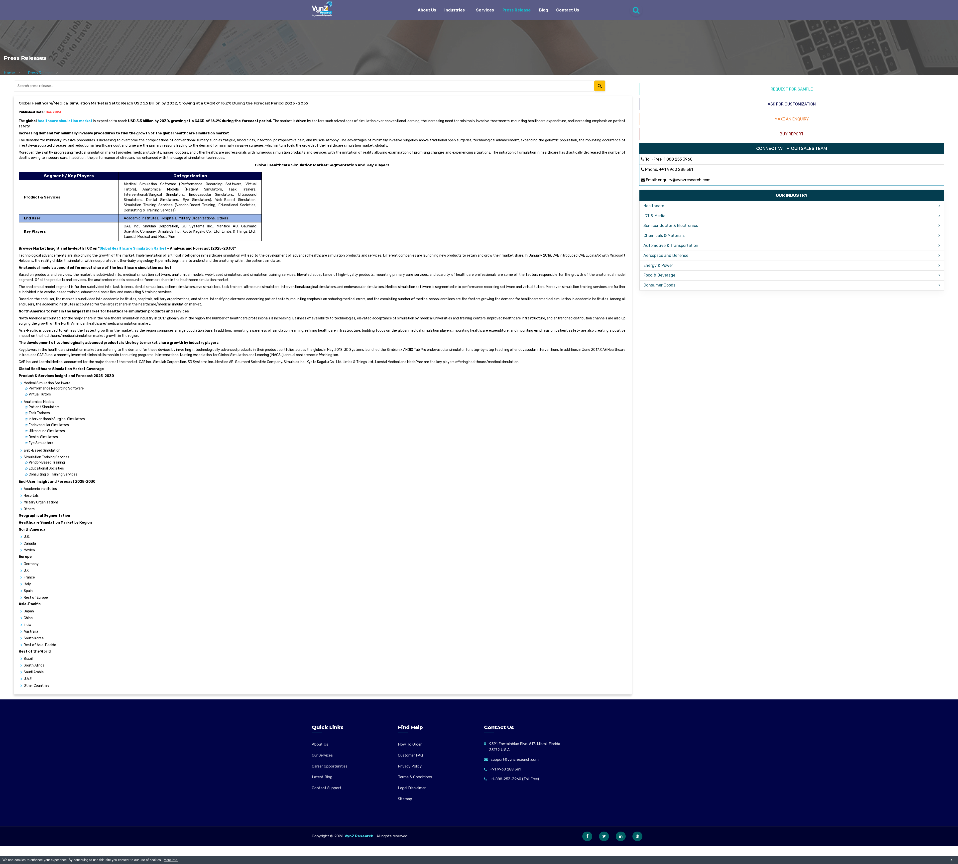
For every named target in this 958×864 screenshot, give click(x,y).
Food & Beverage (659, 275)
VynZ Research (359, 836)
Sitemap (405, 799)
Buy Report (792, 134)
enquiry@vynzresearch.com (684, 180)
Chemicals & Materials (664, 235)
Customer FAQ (410, 755)
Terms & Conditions (415, 777)
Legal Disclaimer (412, 788)
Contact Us (567, 9)
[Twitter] (604, 836)
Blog (543, 9)
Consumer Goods (659, 285)
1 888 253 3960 (678, 159)
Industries (454, 9)
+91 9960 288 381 (676, 169)
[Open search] (636, 10)
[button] (944, 850)
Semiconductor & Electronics (670, 225)
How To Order (410, 744)
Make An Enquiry (792, 119)
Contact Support (326, 788)
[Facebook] (587, 836)
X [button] (952, 860)
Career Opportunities (330, 766)
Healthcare (653, 205)
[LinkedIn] (621, 836)
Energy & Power (658, 265)
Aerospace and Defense (665, 255)
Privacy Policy (410, 766)
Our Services (322, 755)
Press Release (516, 9)
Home (9, 73)
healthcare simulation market (65, 121)
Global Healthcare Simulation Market (133, 248)
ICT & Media (654, 215)
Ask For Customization (792, 104)
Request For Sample (792, 89)
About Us (427, 9)
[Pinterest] (637, 836)
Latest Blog (322, 777)
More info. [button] (171, 860)
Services (485, 9)
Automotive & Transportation (670, 245)
